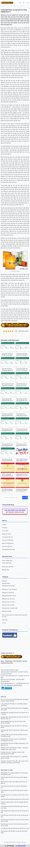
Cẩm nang (5, 619)
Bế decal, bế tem (6, 534)
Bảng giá (4, 581)
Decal (2, 661)
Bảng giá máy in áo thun (8, 601)
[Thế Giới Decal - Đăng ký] (15, 688)
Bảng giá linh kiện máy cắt (9, 595)
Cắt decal (4, 527)
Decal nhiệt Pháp (6, 563)
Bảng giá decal (6, 583)
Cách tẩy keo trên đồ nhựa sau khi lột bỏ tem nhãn (15, 828)
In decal (4, 524)
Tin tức (4, 623)
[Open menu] (27, 2)
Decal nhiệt (9, 663)
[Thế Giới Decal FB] (15, 635)
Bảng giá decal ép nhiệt (8, 585)
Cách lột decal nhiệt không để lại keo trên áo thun (15, 799)
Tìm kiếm (25, 497)
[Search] (20, 2)
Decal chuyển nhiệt (7, 560)
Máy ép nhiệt (5, 569)
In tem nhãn (5, 530)
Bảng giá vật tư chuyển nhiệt (9, 608)
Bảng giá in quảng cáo (8, 592)
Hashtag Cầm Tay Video (8, 549)
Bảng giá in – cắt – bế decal (9, 589)
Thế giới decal (8, 661)
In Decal (24, 661)
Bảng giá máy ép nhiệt (8, 605)
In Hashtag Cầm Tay (7, 537)
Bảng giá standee (6, 611)
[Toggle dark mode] (23, 2)
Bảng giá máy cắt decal (8, 598)
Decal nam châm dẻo (7, 540)
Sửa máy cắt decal (7, 546)
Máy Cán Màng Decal (7, 543)
